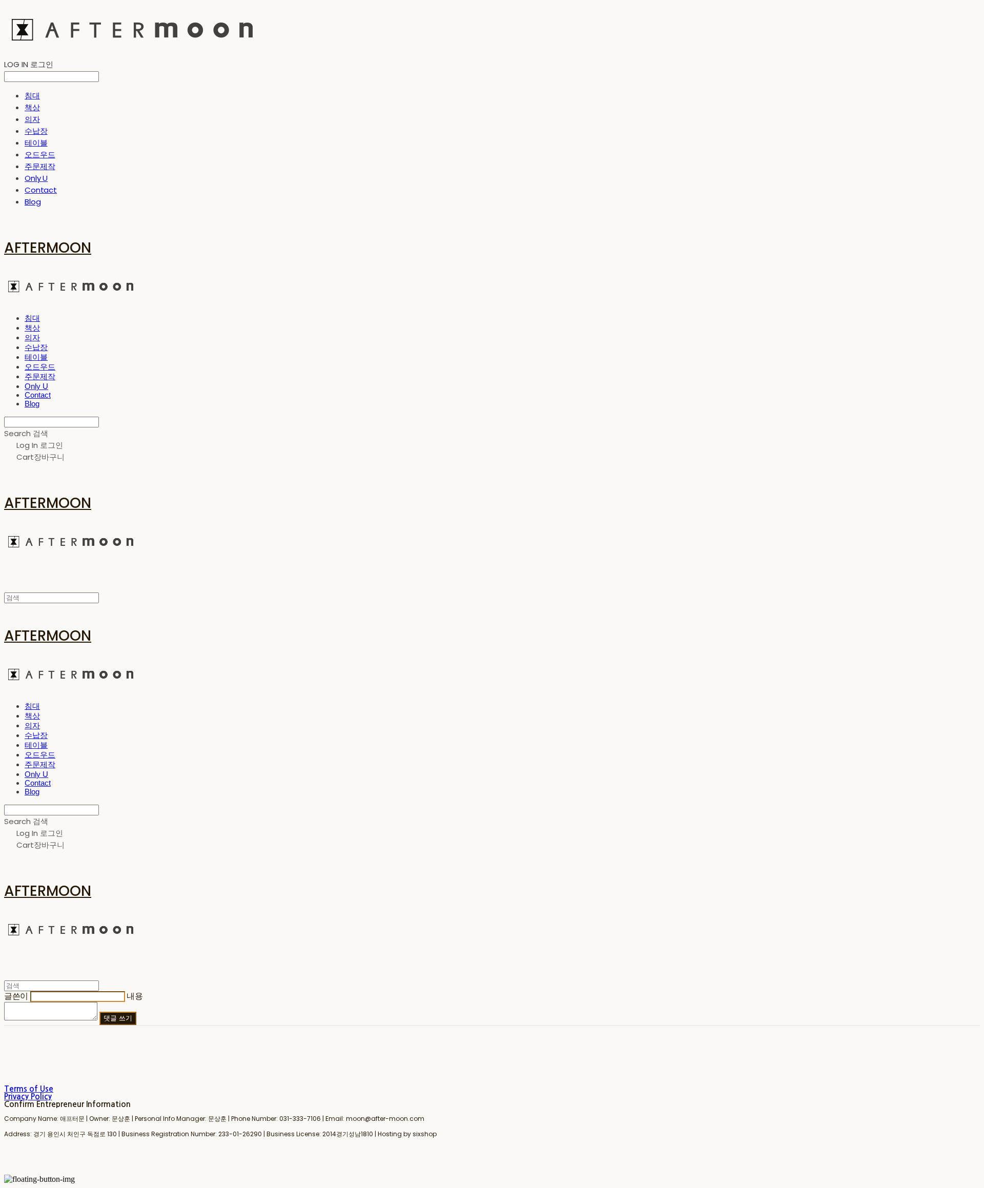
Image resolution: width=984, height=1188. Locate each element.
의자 (32, 119)
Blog (32, 201)
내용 (134, 996)
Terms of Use (28, 1089)
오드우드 (40, 154)
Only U (36, 178)
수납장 (36, 131)
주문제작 (40, 166)
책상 (32, 107)
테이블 (36, 142)
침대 (32, 95)
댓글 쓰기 (118, 1018)
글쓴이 (16, 996)
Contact (41, 190)
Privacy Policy (28, 1096)
